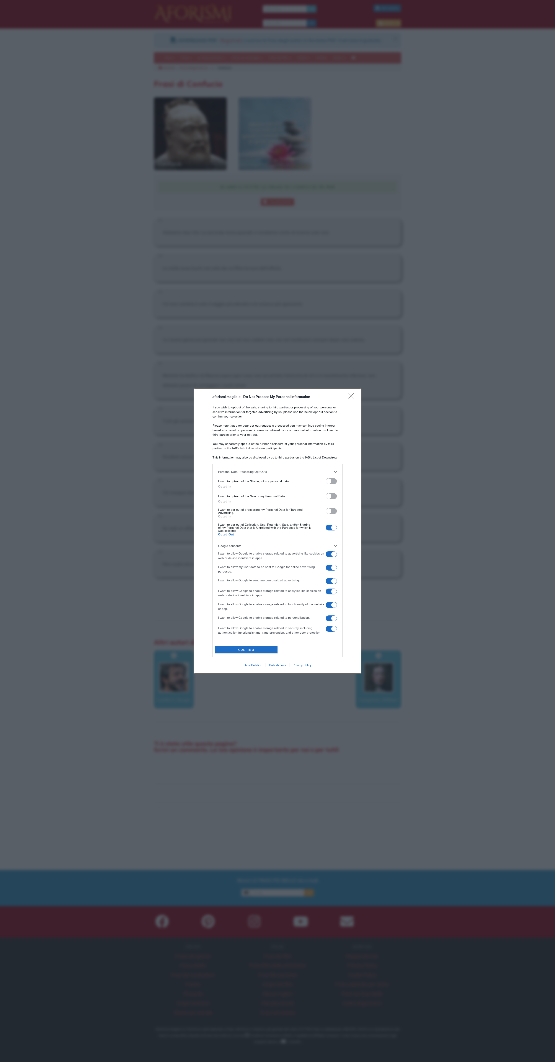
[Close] (352, 397)
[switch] (331, 481)
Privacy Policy (302, 665)
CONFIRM (246, 649)
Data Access (277, 665)
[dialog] (277, 531)
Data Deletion (253, 665)
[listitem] (277, 471)
